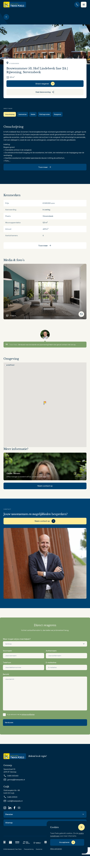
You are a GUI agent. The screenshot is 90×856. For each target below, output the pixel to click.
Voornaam (7, 651)
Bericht (6, 674)
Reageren (57, 114)
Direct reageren (42, 84)
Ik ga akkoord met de (21, 714)
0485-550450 (12, 776)
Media (33, 114)
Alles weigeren (56, 849)
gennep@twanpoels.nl (16, 780)
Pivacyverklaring (29, 849)
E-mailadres (51, 662)
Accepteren (64, 842)
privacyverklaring (28, 714)
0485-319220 (12, 797)
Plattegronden (44, 114)
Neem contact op (45, 486)
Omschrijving (9, 114)
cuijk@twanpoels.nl (14, 801)
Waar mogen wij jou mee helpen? (17, 639)
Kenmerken (23, 114)
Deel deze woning (43, 92)
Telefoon (7, 662)
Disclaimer (39, 849)
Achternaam (51, 651)
